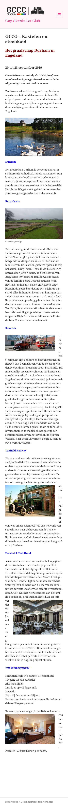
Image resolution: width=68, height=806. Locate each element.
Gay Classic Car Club (22, 21)
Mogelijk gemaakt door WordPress (37, 801)
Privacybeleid (11, 801)
